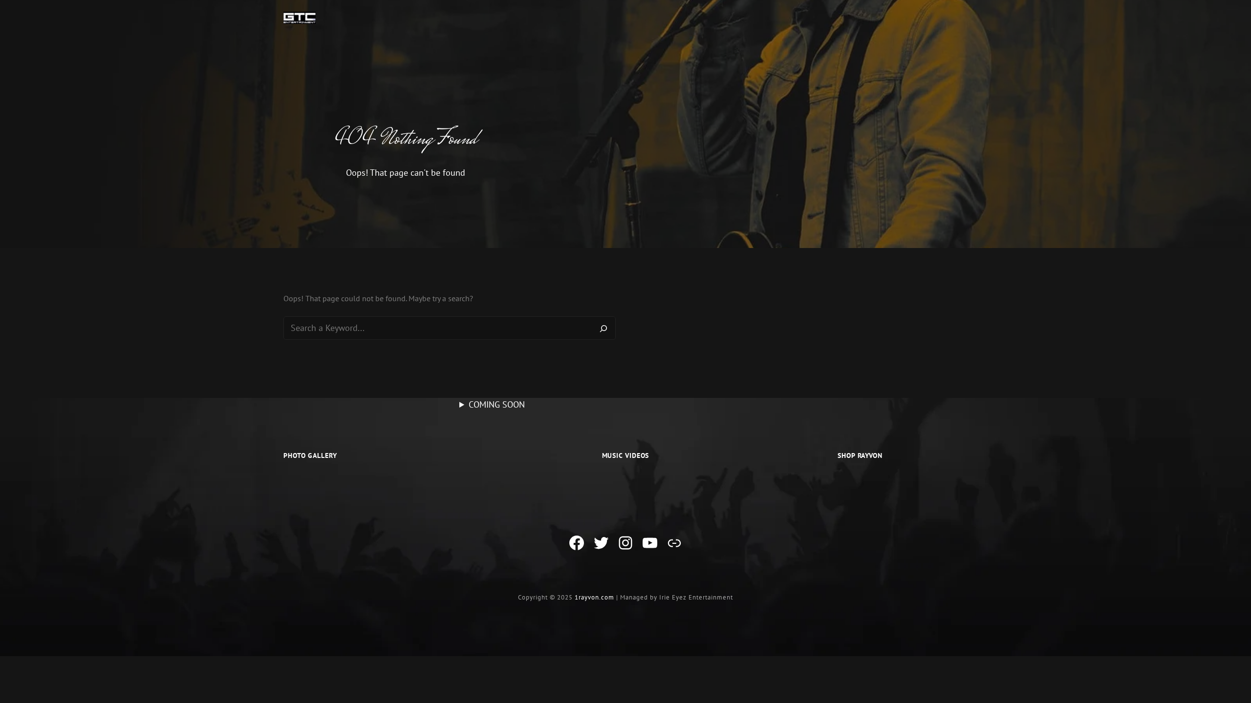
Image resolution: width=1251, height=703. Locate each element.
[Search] (603, 328)
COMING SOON (497, 404)
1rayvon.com (594, 597)
